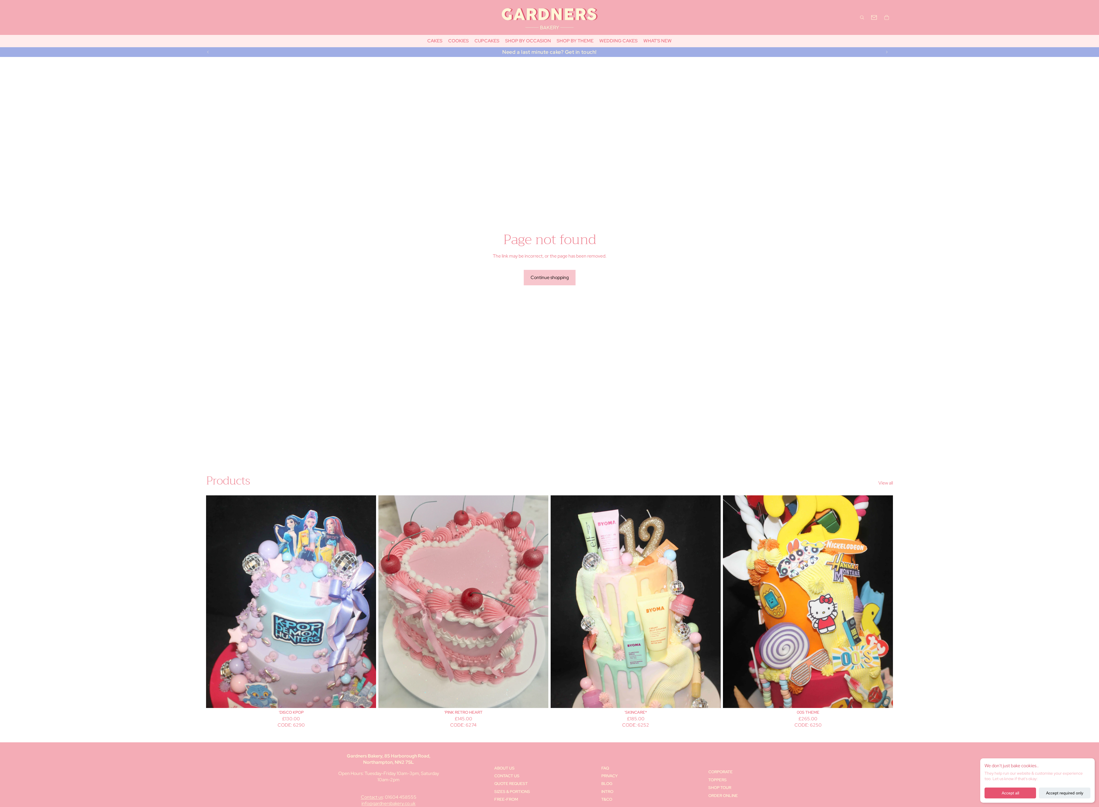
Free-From (506, 799)
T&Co (606, 799)
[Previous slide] (208, 52)
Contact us (372, 797)
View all (885, 483)
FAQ (605, 768)
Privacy (609, 775)
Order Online (723, 795)
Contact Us (506, 775)
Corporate (720, 771)
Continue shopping (550, 277)
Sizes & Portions (512, 791)
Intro (607, 791)
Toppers (717, 779)
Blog (606, 783)
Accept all (1010, 793)
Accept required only (1064, 793)
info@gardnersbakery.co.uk (388, 803)
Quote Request (511, 783)
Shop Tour (719, 787)
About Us (504, 768)
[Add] (367, 699)
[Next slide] (886, 52)
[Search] (862, 17)
